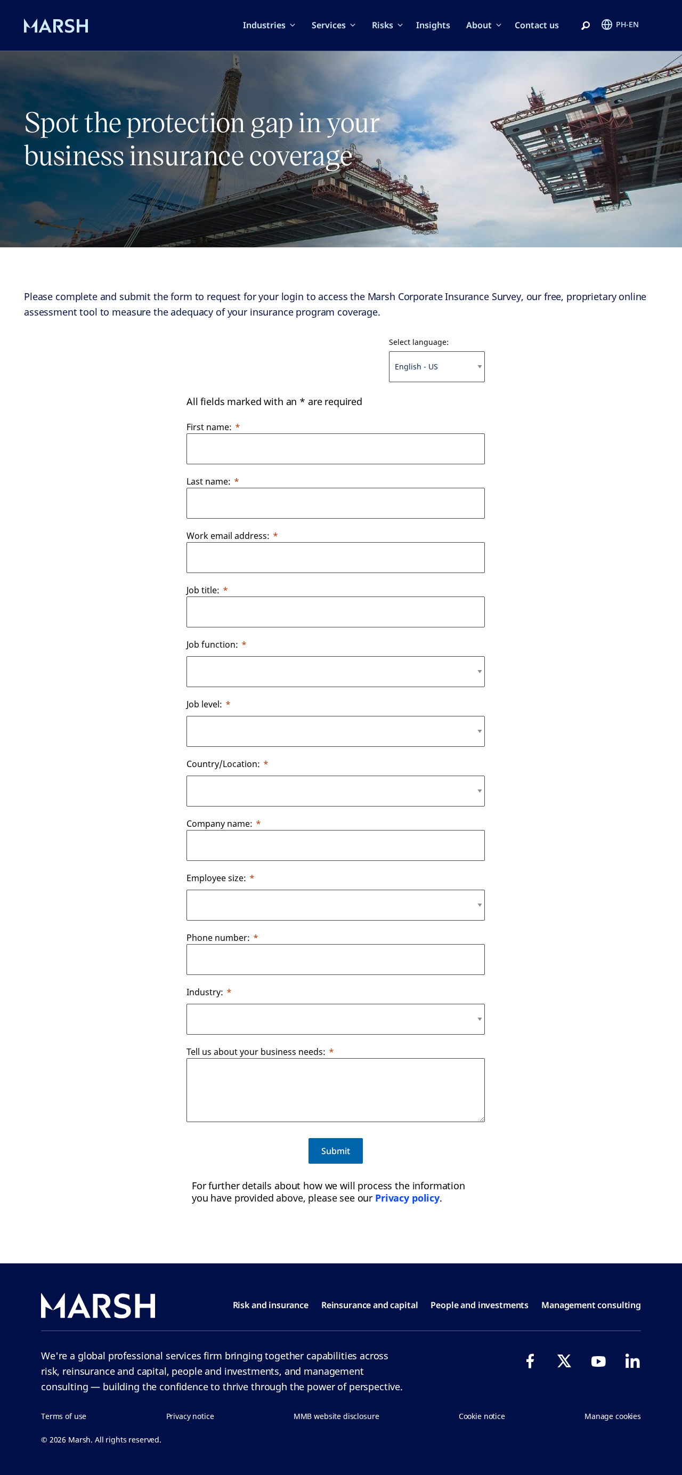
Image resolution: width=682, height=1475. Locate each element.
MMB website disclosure (336, 1416)
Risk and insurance (270, 1305)
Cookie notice (482, 1416)
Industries (264, 25)
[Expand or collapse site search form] (585, 26)
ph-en (627, 24)
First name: (209, 427)
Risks (382, 25)
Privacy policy (407, 1197)
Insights (433, 25)
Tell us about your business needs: (256, 1052)
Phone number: (218, 938)
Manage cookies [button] (612, 1416)
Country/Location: (223, 764)
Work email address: (228, 536)
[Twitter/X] (564, 1361)
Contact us (537, 25)
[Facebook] (530, 1361)
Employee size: (216, 878)
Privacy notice (190, 1416)
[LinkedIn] (632, 1361)
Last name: (208, 481)
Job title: (203, 590)
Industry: (204, 992)
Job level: (204, 704)
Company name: (219, 823)
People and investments (480, 1305)
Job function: (212, 644)
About (479, 25)
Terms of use (63, 1416)
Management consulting (591, 1305)
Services (329, 25)
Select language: (419, 342)
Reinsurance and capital (369, 1305)
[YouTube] (598, 1361)
